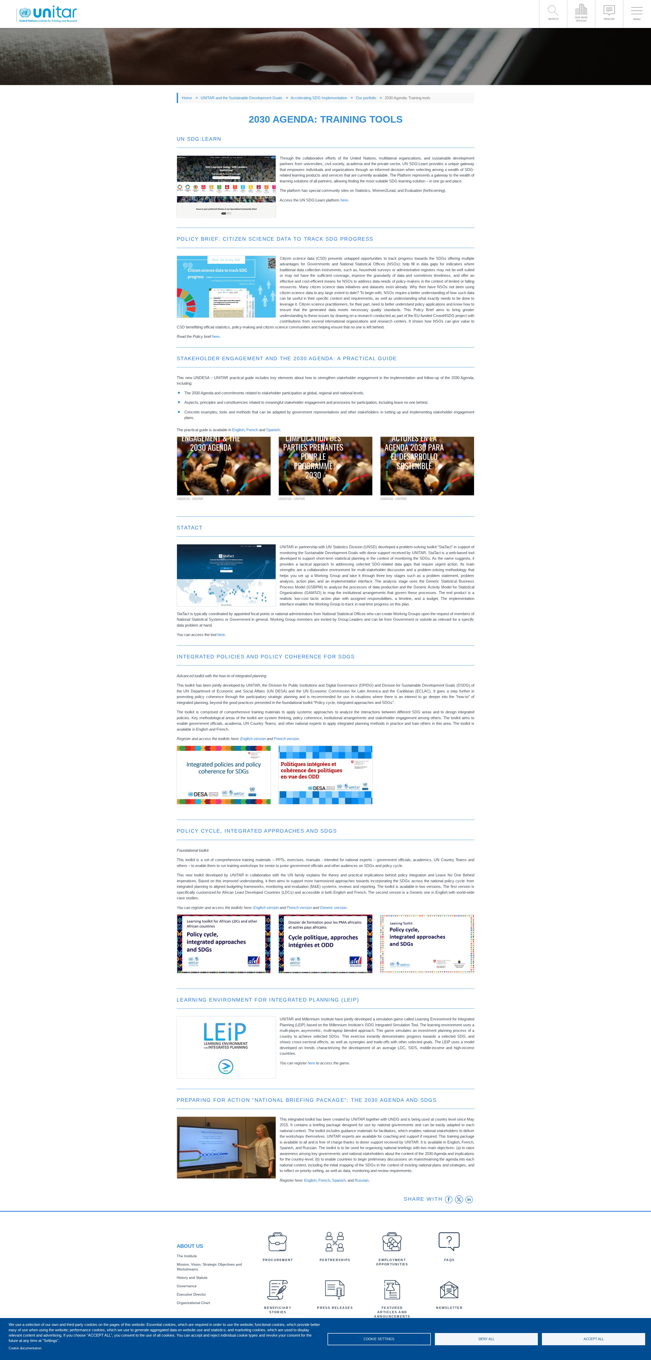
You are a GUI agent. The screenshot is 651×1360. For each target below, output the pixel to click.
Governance (187, 1286)
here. (221, 634)
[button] (226, 186)
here (344, 200)
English (238, 430)
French (252, 430)
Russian (361, 1180)
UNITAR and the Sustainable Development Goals (241, 98)
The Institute (187, 1256)
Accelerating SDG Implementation (319, 98)
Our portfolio (366, 98)
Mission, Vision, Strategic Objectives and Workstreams (209, 1267)
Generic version (333, 907)
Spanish (273, 430)
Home (187, 98)
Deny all (486, 1339)
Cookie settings (379, 1339)
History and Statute (192, 1278)
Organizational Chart (193, 1303)
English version (253, 738)
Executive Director (191, 1294)
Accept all (594, 1339)
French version (286, 738)
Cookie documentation (25, 1348)
